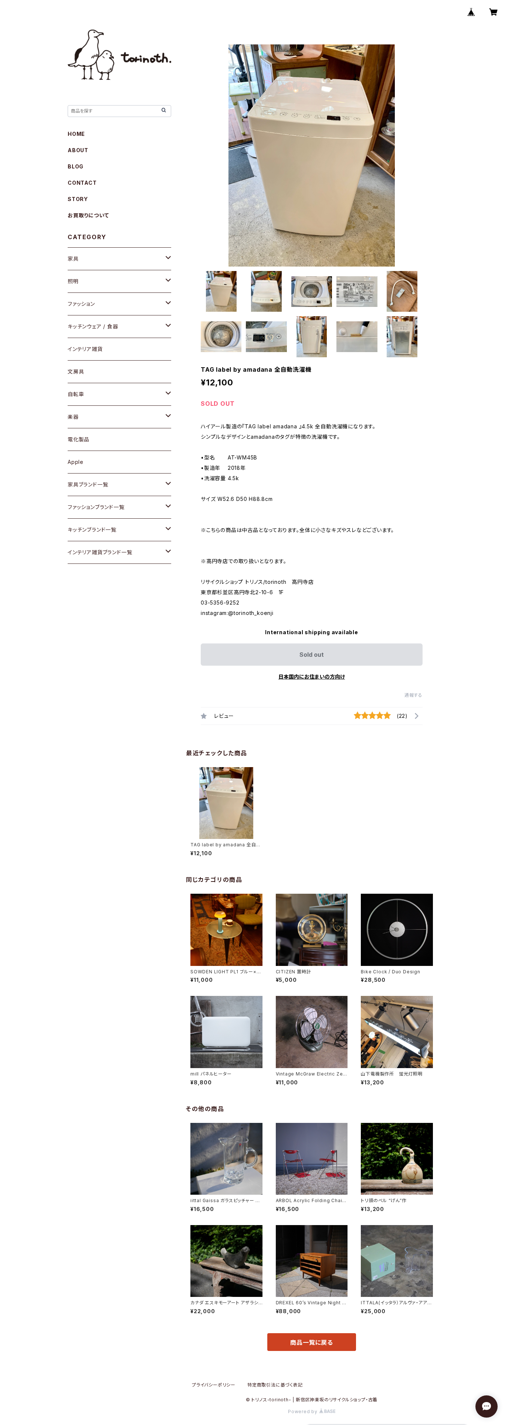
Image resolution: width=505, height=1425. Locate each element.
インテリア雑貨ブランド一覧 (100, 552)
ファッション (81, 304)
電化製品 (78, 439)
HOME (76, 134)
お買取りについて (88, 215)
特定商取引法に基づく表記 (275, 1385)
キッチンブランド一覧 (92, 529)
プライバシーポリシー (213, 1385)
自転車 (76, 394)
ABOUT (78, 150)
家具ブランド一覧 (88, 484)
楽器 (73, 417)
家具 (73, 258)
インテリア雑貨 (85, 349)
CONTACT (82, 183)
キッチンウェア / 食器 (93, 326)
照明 (73, 281)
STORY (78, 199)
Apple (76, 462)
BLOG (76, 166)
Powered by (303, 1411)
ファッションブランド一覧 (96, 507)
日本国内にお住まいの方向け (311, 676)
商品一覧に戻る (311, 1342)
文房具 (76, 371)
